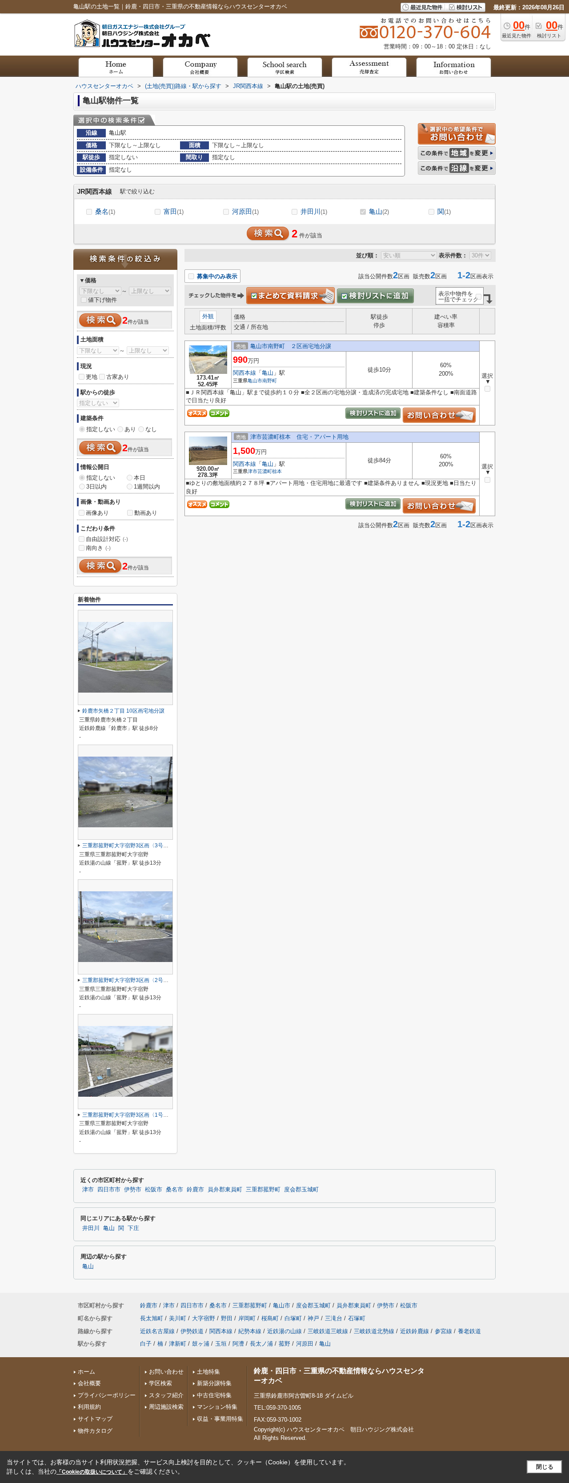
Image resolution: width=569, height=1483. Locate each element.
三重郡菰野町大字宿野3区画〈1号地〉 (128, 1115)
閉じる (544, 1466)
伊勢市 (132, 1189)
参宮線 (443, 1331)
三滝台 (333, 1318)
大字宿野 (203, 1318)
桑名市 (174, 1189)
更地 (91, 376)
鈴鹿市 (195, 1189)
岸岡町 (247, 1318)
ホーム (86, 1371)
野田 (226, 1318)
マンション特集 (217, 1406)
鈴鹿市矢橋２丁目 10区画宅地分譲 (123, 711)
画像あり (97, 512)
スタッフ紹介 (166, 1395)
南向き (98, 548)
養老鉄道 (469, 1331)
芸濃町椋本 (269, 471)
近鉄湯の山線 (284, 1331)
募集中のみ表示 (216, 276)
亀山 (379, 211)
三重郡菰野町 (263, 1189)
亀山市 (255, 380)
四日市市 (108, 1189)
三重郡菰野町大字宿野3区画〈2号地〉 (128, 980)
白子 (146, 1343)
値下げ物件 (102, 300)
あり (130, 429)
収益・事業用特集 (220, 1418)
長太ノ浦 (261, 1343)
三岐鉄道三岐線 (328, 1331)
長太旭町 (151, 1318)
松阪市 (153, 1189)
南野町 (269, 380)
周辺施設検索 (166, 1406)
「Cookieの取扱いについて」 (92, 1472)
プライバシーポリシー (107, 1395)
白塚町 (293, 1318)
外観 (208, 316)
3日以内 (96, 486)
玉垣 (221, 1343)
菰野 (284, 1343)
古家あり (117, 376)
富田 (174, 211)
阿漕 (238, 1343)
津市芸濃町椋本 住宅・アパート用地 (299, 436)
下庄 (133, 1228)
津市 (252, 471)
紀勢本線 (249, 1331)
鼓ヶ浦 (200, 1343)
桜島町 (270, 1318)
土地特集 (208, 1371)
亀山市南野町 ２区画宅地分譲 (290, 346)
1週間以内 (147, 486)
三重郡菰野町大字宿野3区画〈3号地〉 (128, 845)
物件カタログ (95, 1430)
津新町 (177, 1343)
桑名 (105, 211)
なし (151, 429)
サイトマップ (95, 1418)
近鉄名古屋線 (157, 1331)
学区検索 (160, 1383)
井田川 (314, 211)
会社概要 (89, 1383)
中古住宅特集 (214, 1395)
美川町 (177, 1318)
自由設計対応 (107, 539)
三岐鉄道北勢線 (374, 1331)
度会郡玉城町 (301, 1189)
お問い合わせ (166, 1371)
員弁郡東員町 (225, 1189)
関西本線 (244, 372)
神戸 (313, 1318)
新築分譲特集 (214, 1383)
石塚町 (356, 1318)
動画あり (145, 512)
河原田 (245, 211)
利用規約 (89, 1406)
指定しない (100, 429)
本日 (139, 477)
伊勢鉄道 (192, 1331)
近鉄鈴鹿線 (414, 1331)
